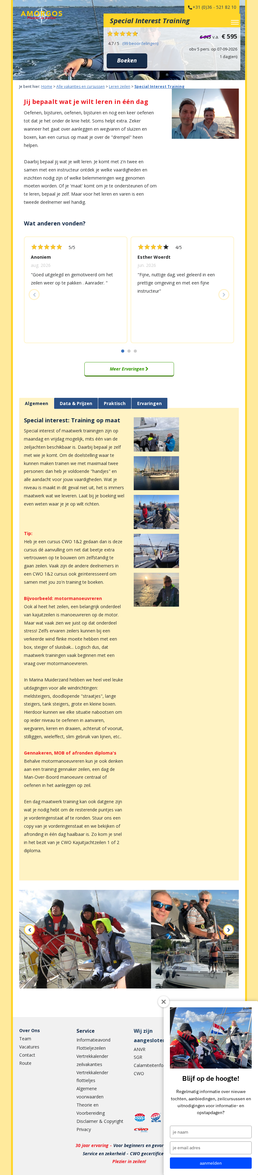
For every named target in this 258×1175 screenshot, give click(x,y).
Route (25, 1063)
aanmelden (211, 1163)
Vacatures (29, 1047)
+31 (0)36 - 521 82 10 (214, 7)
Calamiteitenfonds (152, 1065)
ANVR (139, 1049)
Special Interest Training (159, 86)
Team (25, 1039)
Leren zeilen (119, 86)
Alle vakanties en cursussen (80, 86)
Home (46, 86)
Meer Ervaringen (127, 369)
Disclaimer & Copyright (99, 1121)
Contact (27, 1055)
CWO (139, 1073)
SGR (138, 1057)
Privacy (83, 1129)
